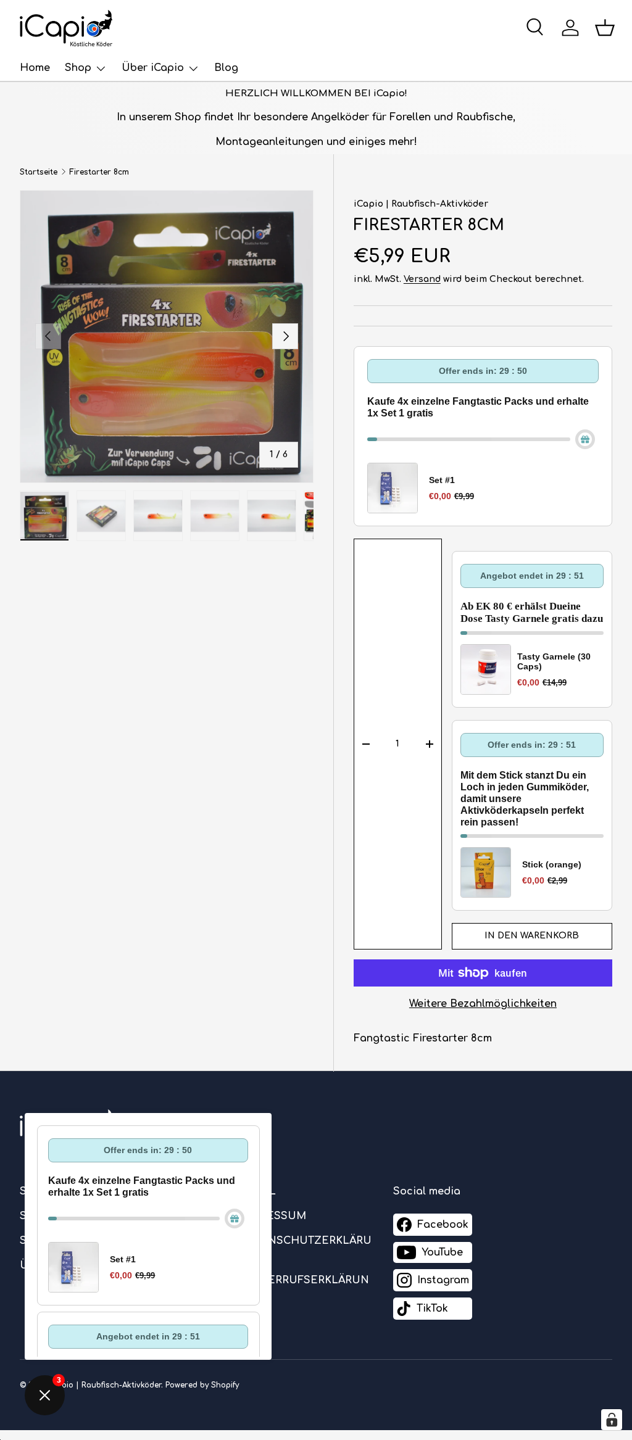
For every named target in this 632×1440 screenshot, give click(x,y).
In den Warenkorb (531, 935)
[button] (604, 27)
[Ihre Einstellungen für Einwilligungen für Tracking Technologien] (611, 1419)
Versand (422, 279)
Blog (226, 67)
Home (35, 67)
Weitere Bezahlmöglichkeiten (483, 1003)
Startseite (38, 172)
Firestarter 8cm (99, 172)
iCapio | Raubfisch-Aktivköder (421, 204)
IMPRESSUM (273, 1216)
